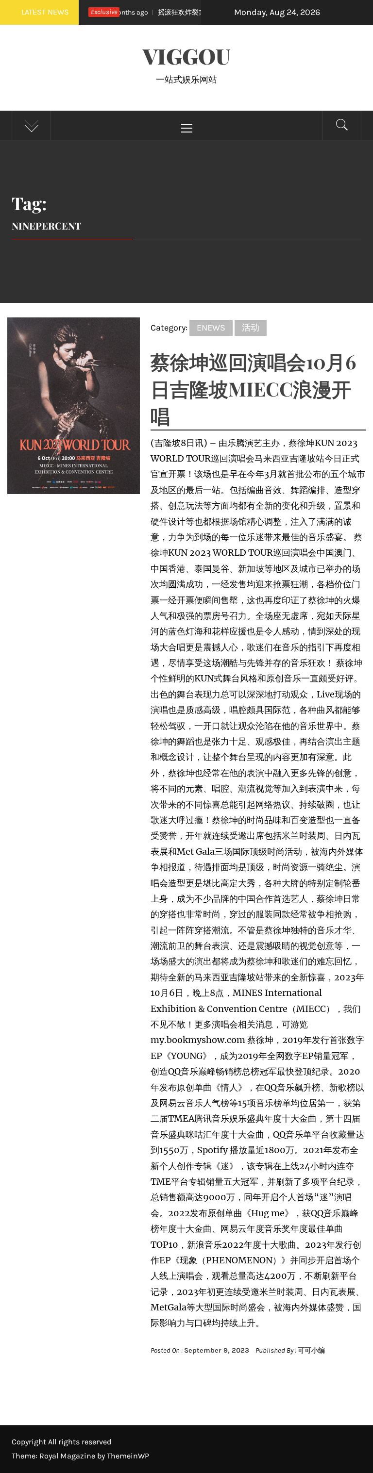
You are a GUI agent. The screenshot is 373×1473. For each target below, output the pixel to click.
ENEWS (211, 327)
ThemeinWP (128, 1455)
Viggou (186, 55)
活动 (250, 327)
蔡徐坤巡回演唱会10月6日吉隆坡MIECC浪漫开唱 (253, 388)
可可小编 (311, 1350)
